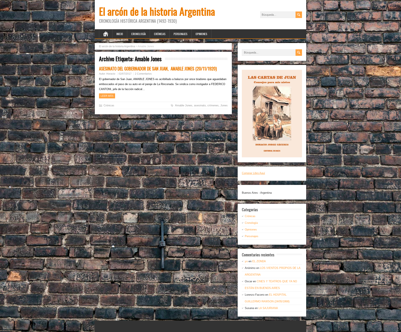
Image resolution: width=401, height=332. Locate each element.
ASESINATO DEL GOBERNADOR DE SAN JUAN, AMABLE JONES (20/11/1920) (158, 68)
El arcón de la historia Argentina (157, 11)
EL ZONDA (259, 261)
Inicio (119, 34)
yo (246, 261)
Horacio (110, 73)
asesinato (200, 105)
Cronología (138, 34)
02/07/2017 (125, 73)
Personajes (180, 34)
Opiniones (201, 34)
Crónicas (159, 34)
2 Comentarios (143, 73)
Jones (224, 105)
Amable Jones (183, 105)
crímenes (213, 105)
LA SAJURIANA (268, 308)
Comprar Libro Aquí (253, 173)
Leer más (107, 95)
